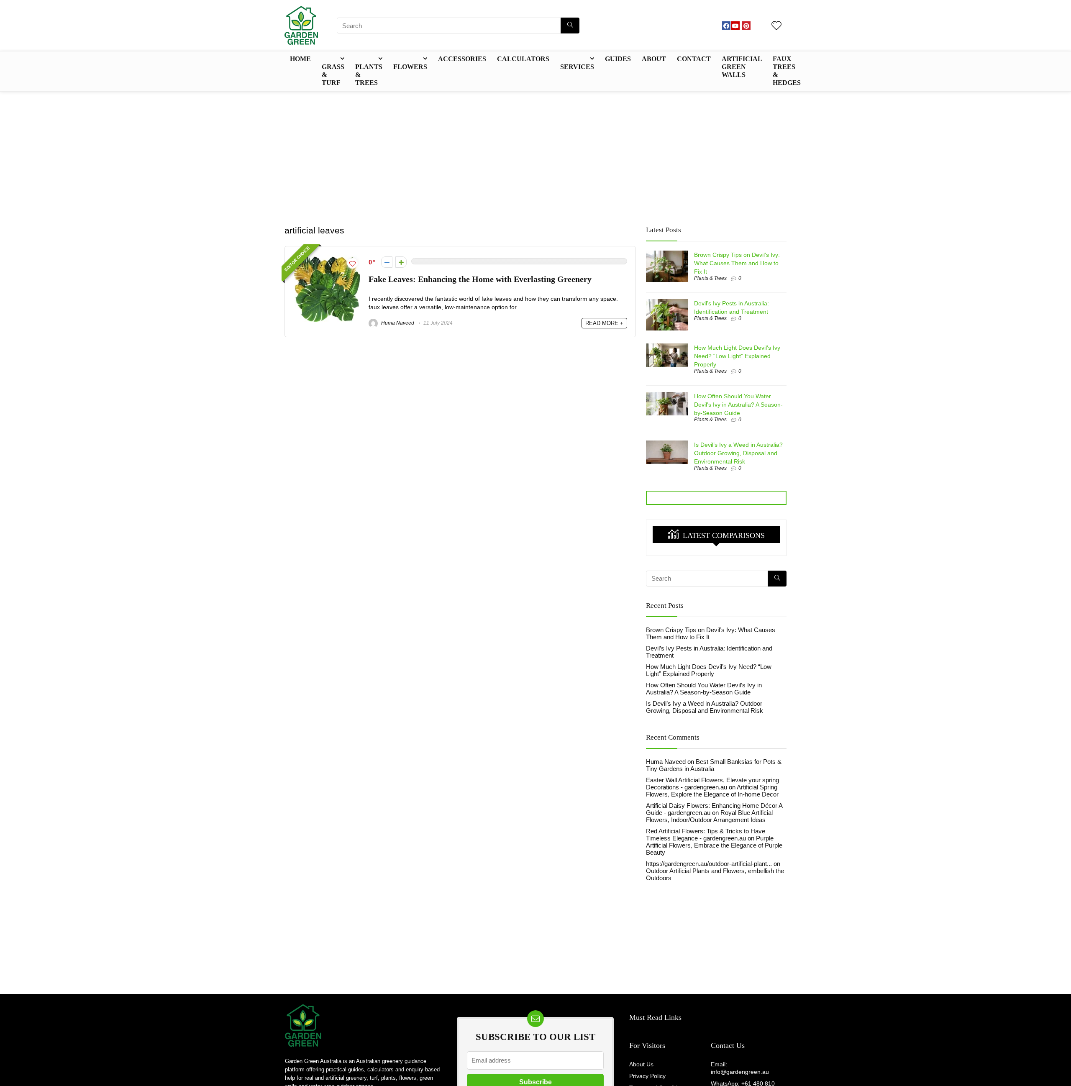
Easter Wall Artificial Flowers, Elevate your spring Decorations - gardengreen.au (712, 783)
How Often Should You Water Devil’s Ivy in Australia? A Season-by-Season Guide (738, 404)
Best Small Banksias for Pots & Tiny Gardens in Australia (713, 765)
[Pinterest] (746, 25)
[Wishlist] (776, 26)
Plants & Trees (368, 74)
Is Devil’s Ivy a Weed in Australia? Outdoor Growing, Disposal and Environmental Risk (738, 453)
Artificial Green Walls (742, 66)
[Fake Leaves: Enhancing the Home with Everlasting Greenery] (327, 258)
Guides (618, 58)
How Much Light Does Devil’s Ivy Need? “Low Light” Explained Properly (737, 356)
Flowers (410, 66)
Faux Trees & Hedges (787, 70)
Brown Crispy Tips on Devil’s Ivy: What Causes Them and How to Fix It (737, 263)
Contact (694, 58)
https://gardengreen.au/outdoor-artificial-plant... (709, 863)
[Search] (570, 25)
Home (300, 58)
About (654, 58)
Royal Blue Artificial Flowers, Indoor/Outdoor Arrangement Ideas (709, 816)
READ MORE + (604, 323)
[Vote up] (401, 262)
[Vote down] (386, 262)
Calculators (523, 58)
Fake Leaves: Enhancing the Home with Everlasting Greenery (480, 279)
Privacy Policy (647, 1076)
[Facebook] (726, 25)
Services (577, 66)
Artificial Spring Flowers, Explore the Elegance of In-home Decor (712, 791)
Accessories (462, 58)
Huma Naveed (397, 323)
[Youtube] (735, 25)
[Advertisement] (535, 154)
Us (739, 1045)
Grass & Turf (333, 74)
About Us (641, 1064)
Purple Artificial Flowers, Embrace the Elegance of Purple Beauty (714, 845)
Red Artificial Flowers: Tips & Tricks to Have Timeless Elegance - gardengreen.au (705, 834)
